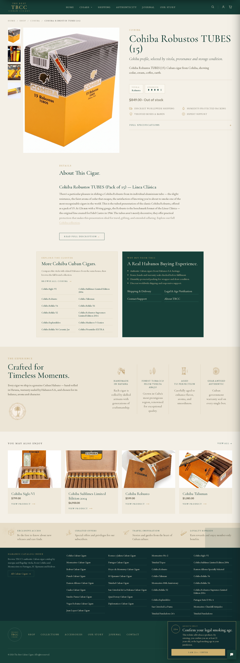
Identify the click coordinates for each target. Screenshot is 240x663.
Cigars (85, 7)
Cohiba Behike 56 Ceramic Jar (55, 329)
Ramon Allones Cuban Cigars (80, 582)
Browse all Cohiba (56, 281)
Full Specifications (144, 125)
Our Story (168, 7)
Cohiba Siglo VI (48, 288)
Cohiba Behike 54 (49, 305)
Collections (50, 634)
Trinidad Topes (158, 562)
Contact (133, 634)
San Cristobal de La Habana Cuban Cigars (127, 589)
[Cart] (230, 7)
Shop (23, 20)
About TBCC (172, 298)
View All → (224, 443)
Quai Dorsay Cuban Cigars (120, 596)
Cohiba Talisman (86, 298)
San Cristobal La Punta (162, 606)
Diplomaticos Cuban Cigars (121, 603)
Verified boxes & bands (149, 114)
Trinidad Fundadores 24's (163, 613)
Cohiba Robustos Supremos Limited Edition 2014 (92, 314)
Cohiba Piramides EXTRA (91, 329)
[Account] (223, 7)
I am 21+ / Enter (198, 652)
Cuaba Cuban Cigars (76, 589)
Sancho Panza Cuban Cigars (79, 596)
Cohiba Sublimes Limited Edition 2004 (94, 290)
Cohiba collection (69, 222)
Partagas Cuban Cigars (118, 562)
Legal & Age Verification (178, 291)
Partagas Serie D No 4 (204, 599)
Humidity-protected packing (206, 108)
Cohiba (35, 20)
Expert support (197, 114)
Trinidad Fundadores (203, 613)
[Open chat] (231, 654)
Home (70, 7)
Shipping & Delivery (139, 291)
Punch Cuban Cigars (75, 576)
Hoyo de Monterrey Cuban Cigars (124, 569)
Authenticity (126, 7)
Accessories (73, 634)
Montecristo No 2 (160, 555)
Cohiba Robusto (49, 298)
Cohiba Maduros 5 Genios (91, 322)
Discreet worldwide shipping (154, 108)
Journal (148, 7)
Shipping (104, 7)
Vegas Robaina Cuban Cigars (79, 603)
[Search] (212, 7)
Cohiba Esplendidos (51, 322)
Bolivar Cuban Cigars (76, 569)
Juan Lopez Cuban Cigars (78, 610)
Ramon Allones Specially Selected (209, 569)
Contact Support (137, 298)
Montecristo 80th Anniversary (165, 582)
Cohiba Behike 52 (49, 312)
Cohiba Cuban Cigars (76, 555)
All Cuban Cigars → (21, 573)
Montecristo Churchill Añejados (208, 606)
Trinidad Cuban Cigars (118, 582)
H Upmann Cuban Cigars (120, 576)
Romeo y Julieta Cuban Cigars (122, 555)
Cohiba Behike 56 (87, 305)
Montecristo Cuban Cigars (78, 562)
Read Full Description (82, 236)
